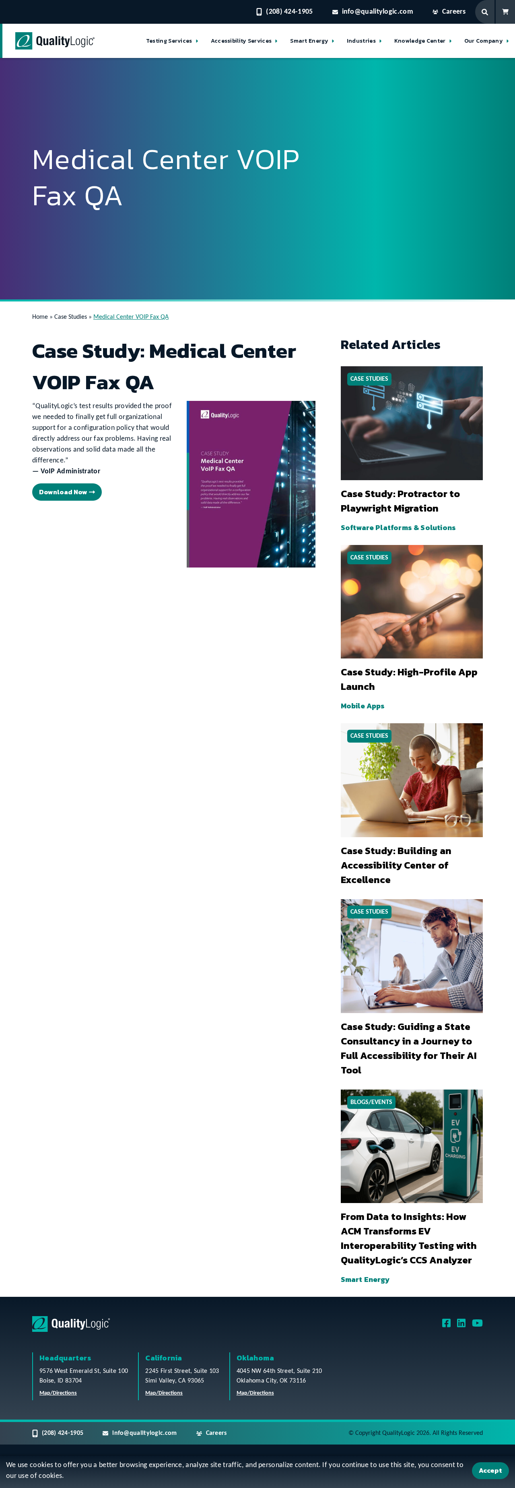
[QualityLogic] (54, 41)
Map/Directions (58, 1394)
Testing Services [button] (169, 41)
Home (40, 317)
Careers (454, 12)
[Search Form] (485, 12)
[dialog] (257, 1472)
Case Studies (70, 317)
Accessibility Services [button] (241, 41)
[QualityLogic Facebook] (446, 1326)
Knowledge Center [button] (420, 41)
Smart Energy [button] (309, 41)
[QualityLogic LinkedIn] (461, 1326)
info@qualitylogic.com (377, 12)
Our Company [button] (483, 41)
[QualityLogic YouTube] (477, 1326)
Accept (490, 1470)
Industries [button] (361, 41)
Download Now (63, 492)
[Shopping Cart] (505, 12)
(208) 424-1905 (289, 12)
